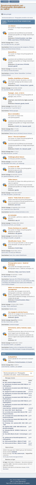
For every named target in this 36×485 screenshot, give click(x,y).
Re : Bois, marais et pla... (7, 322)
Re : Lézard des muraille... (8, 90)
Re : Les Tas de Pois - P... (7, 108)
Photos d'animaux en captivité (17, 228)
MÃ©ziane (18, 252)
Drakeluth (14, 452)
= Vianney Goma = (24, 85)
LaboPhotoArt (13, 306)
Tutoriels (11, 309)
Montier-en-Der (13, 347)
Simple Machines (22, 481)
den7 (17, 130)
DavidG (27, 103)
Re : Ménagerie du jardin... (8, 238)
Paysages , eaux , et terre (16, 93)
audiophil (19, 366)
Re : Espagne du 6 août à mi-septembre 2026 (14, 391)
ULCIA (27, 467)
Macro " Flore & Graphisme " (17, 136)
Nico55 (17, 85)
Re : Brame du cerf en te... (8, 225)
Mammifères (12, 52)
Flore (14, 255)
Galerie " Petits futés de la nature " (19, 198)
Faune (10, 255)
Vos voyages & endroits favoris (18, 312)
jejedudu (18, 344)
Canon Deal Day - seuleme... (8, 366)
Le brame (11, 73)
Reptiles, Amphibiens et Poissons (18, 78)
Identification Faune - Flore (17, 241)
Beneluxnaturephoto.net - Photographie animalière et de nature (13, 7)
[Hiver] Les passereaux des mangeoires (19, 47)
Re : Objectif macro (6, 276)
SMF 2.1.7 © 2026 (14, 481)
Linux (15, 309)
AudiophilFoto (12, 357)
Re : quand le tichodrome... (8, 176)
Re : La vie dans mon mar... (8, 44)
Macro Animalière (14, 114)
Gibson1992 (16, 209)
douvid (14, 276)
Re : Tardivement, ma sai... (8, 130)
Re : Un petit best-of (6, 209)
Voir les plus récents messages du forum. (13, 457)
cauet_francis (15, 40)
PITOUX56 (22, 40)
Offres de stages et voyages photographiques (23, 349)
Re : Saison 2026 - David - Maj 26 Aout (12, 410)
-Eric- (20, 126)
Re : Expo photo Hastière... (8, 344)
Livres (10, 349)
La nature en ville (13, 166)
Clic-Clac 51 (18, 108)
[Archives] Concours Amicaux (13, 49)
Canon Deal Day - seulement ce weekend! (13, 408)
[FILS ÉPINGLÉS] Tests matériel (16, 282)
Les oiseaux (11, 26)
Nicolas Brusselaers (20, 38)
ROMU (9, 40)
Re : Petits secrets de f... (7, 153)
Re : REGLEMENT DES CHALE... (9, 163)
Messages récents (10, 378)
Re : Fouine (4, 70)
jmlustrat (30, 391)
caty (27, 38)
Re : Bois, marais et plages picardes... (12, 382)
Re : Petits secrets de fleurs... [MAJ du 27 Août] (14, 441)
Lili (16, 64)
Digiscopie (11, 279)
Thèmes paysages (13, 110)
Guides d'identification (21, 255)
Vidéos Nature (12, 179)
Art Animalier (12, 215)
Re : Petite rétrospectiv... (7, 194)
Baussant (27, 40)
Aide (11, 479)
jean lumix (20, 64)
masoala (18, 225)
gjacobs (15, 66)
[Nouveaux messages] (5, 33)
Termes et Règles (16, 479)
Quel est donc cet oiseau (7, 252)
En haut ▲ (24, 479)
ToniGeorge (21, 163)
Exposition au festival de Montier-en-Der (19, 212)
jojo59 (18, 44)
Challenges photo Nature (16, 157)
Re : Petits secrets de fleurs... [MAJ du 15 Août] (14, 443)
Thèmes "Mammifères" (20, 73)
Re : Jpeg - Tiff (5, 306)
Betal (17, 322)
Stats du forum (9, 447)
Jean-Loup (17, 194)
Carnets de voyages (14, 324)
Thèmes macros (13, 133)
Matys (30, 38)
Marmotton (5, 469)
